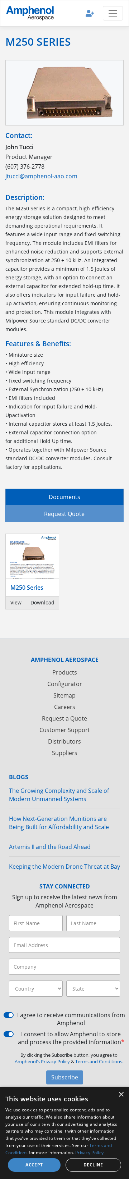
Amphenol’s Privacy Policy (43, 1061)
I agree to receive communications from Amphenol (71, 1019)
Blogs (18, 777)
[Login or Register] (90, 13)
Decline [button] (93, 1165)
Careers (64, 707)
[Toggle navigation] (113, 13)
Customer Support (64, 730)
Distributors (64, 741)
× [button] (121, 1094)
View (16, 602)
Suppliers (64, 753)
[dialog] (64, 1133)
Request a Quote (64, 718)
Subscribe (64, 1077)
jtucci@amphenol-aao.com (41, 176)
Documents (64, 497)
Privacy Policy (89, 1153)
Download (42, 602)
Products (64, 672)
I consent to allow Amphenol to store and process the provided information (71, 1038)
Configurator (64, 684)
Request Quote (64, 514)
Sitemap (64, 695)
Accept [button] (34, 1165)
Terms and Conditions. (99, 1061)
